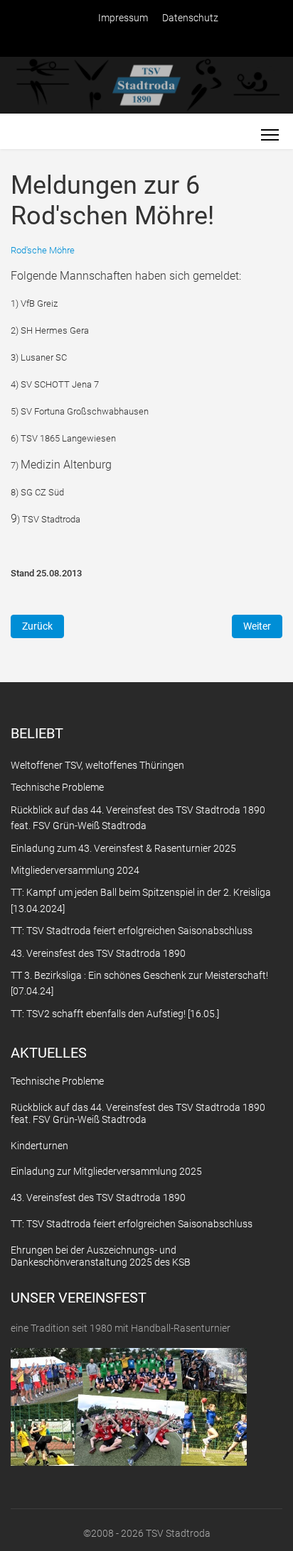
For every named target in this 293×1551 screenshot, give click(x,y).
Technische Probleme (57, 1081)
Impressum (123, 17)
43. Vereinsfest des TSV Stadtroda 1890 (98, 1197)
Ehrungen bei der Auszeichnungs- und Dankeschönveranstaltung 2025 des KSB (101, 1256)
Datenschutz (190, 17)
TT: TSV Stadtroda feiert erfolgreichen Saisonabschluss (131, 1223)
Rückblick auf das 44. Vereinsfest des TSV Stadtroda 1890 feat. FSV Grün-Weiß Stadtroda (138, 1113)
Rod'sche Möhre (43, 250)
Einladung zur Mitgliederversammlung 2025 (106, 1171)
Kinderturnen (39, 1145)
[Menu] (270, 135)
